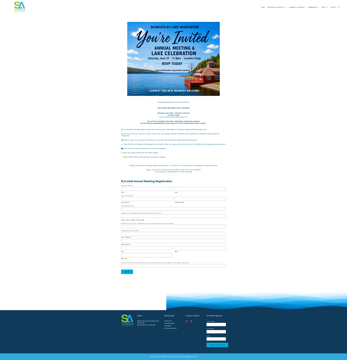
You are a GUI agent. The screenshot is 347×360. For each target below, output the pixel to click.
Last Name (210, 328)
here (176, 172)
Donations (167, 326)
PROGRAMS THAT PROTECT (275, 7)
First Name (210, 321)
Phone (127, 206)
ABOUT (324, 7)
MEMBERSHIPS (313, 7)
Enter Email (125, 202)
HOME (263, 7)
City (122, 251)
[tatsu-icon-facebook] (191, 321)
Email (208, 336)
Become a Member (170, 328)
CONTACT (334, 7)
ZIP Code (124, 258)
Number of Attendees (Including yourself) (141, 213)
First (122, 192)
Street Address (126, 237)
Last (176, 192)
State (176, 251)
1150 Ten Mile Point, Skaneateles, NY (173, 117)
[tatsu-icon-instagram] (187, 321)
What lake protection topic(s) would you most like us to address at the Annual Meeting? (155, 262)
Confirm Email (179, 202)
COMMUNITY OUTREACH (296, 7)
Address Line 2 (126, 244)
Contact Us (168, 321)
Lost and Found (169, 323)
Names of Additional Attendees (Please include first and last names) (147, 223)
